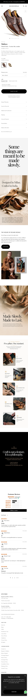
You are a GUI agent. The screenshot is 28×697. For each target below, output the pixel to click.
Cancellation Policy (5, 664)
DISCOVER (5, 246)
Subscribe (14, 692)
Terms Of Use (4, 635)
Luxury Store (3, 633)
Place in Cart (14, 91)
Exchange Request (5, 655)
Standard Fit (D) (4, 81)
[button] (8, 500)
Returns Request (4, 653)
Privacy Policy (4, 640)
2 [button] (12, 577)
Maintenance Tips (4, 631)
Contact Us (3, 649)
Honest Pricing (4, 668)
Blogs (2, 627)
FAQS (2, 629)
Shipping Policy (4, 666)
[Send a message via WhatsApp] (25, 692)
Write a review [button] (14, 510)
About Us (3, 625)
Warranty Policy (4, 662)
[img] (4, 518)
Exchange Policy (4, 659)
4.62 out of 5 (17, 497)
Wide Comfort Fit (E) (13, 81)
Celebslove (3, 638)
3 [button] (14, 577)
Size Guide (25, 72)
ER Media (3, 642)
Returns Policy (4, 657)
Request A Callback (5, 651)
